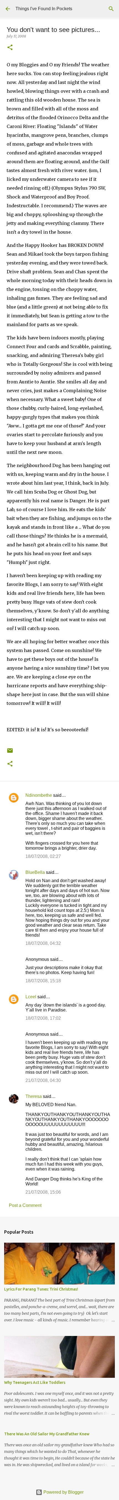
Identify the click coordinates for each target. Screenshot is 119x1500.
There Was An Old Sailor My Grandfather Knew (46, 1434)
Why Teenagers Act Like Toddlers (34, 1382)
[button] (10, 47)
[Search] (111, 8)
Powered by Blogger (63, 1492)
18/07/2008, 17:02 (43, 1018)
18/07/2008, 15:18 (43, 980)
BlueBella (35, 872)
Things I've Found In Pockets (43, 8)
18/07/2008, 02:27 (43, 856)
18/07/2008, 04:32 (43, 943)
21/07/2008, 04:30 (43, 1080)
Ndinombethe (38, 795)
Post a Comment (25, 1205)
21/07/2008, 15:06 (43, 1192)
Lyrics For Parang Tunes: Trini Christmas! (41, 1289)
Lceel (30, 996)
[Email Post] (10, 752)
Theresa (33, 1096)
